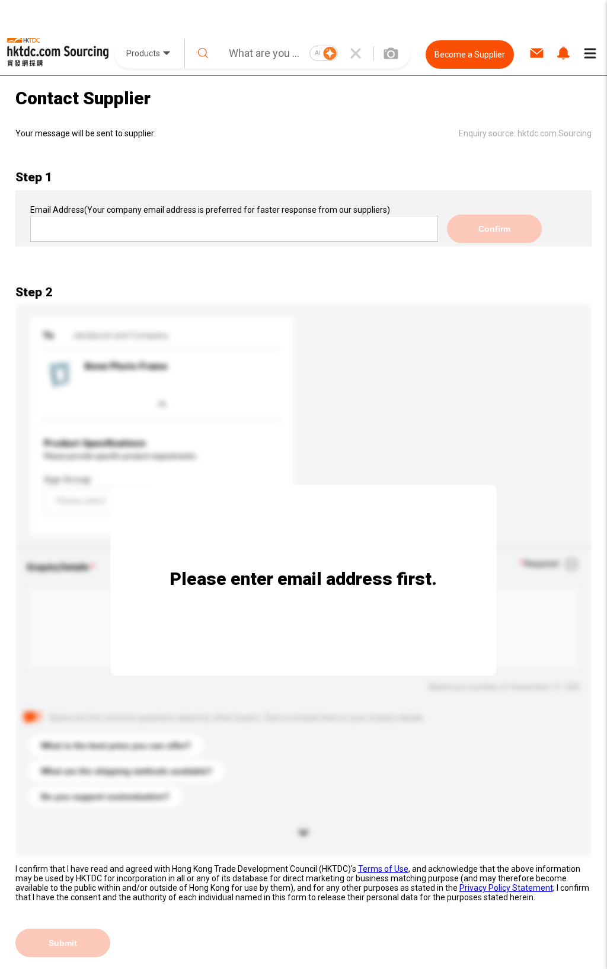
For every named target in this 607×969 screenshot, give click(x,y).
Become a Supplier (470, 54)
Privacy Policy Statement (506, 888)
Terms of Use (383, 869)
